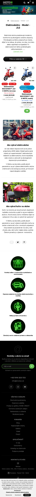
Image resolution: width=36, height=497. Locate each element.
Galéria (18, 428)
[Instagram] (18, 386)
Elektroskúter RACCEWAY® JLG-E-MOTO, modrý (27, 96)
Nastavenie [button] (9, 495)
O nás (18, 443)
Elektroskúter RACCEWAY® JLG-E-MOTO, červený (9, 89)
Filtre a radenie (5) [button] (17, 59)
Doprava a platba (18, 403)
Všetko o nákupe (18, 397)
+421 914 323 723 (18, 378)
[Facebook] (11, 386)
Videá (18, 431)
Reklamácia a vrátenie (18, 411)
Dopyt (18, 434)
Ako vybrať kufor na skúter (18, 206)
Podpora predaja (18, 451)
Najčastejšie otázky (18, 426)
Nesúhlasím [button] (18, 495)
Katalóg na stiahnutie (18, 448)
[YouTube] (24, 386)
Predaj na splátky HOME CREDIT (18, 406)
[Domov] (8, 2)
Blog (18, 423)
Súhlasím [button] (27, 495)
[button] (27, 111)
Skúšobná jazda (18, 414)
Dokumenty (18, 445)
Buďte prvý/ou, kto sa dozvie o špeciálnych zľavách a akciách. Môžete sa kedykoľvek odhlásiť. (18, 360)
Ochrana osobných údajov (18, 409)
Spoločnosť (18, 439)
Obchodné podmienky (18, 400)
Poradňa (18, 419)
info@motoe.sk (18, 381)
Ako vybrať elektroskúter (18, 145)
